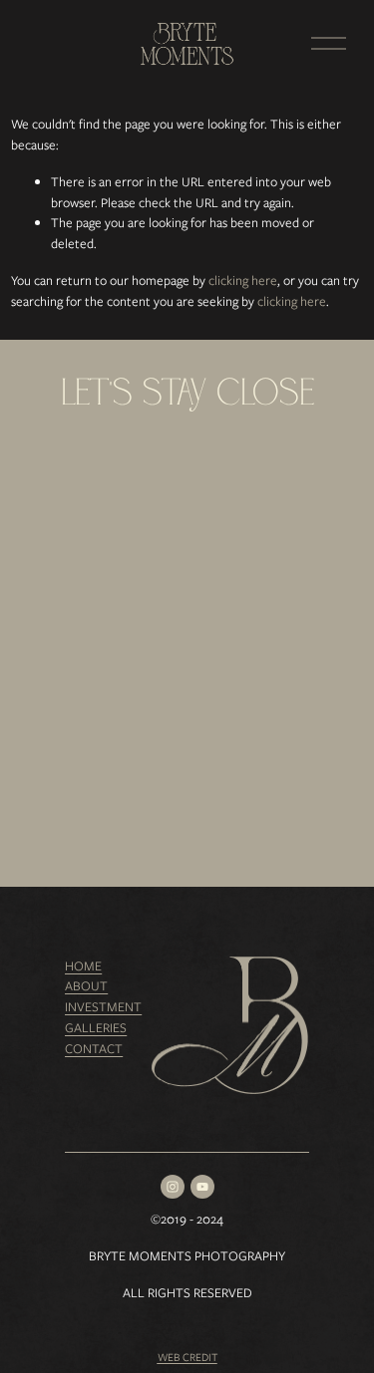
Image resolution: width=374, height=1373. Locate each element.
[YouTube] (202, 1187)
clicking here (242, 280)
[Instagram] (173, 1187)
